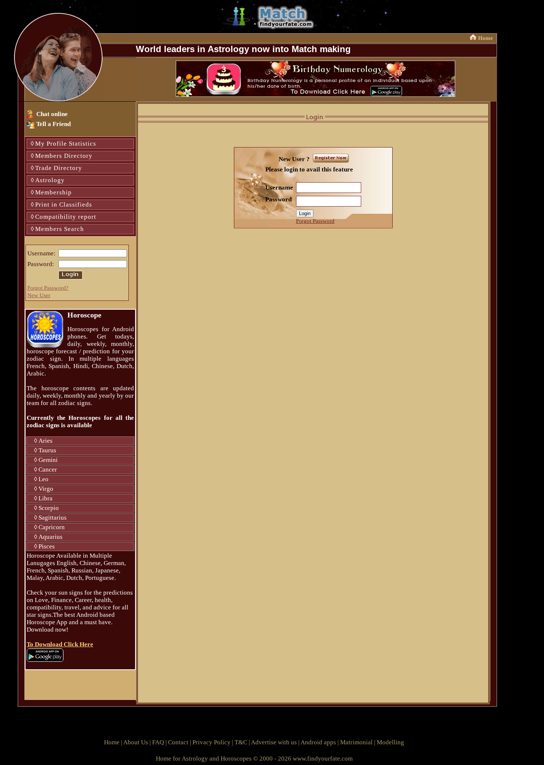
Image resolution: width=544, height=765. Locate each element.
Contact (178, 742)
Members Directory (64, 155)
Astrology (50, 180)
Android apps (318, 742)
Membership (53, 192)
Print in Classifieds (63, 204)
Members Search (59, 228)
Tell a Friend (53, 123)
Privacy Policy (211, 742)
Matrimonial (356, 742)
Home (485, 38)
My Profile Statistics (65, 143)
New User (38, 295)
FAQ (158, 742)
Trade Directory (58, 167)
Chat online (52, 114)
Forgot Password (315, 221)
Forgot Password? (47, 288)
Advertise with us (274, 742)
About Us (135, 742)
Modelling (390, 742)
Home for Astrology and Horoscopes (204, 758)
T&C (241, 742)
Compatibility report (65, 216)
